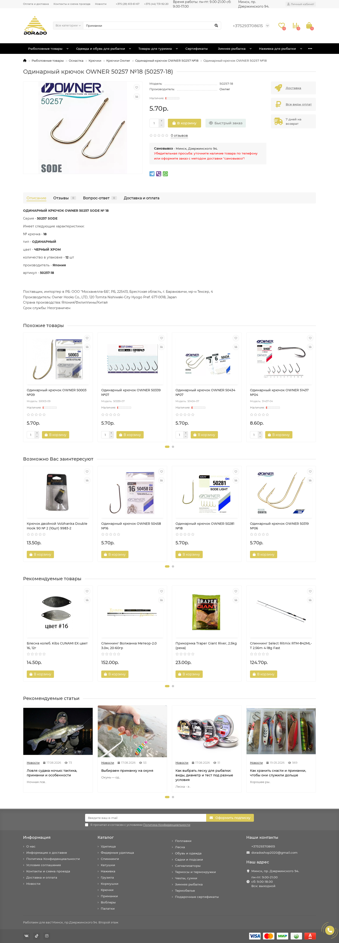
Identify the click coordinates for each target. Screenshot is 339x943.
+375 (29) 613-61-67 (128, 4)
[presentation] (23, 387)
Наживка (108, 871)
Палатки (108, 908)
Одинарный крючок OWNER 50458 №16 (131, 526)
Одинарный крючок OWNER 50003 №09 (56, 392)
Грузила (107, 877)
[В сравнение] (137, 96)
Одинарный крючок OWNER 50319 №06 (279, 526)
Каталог (106, 837)
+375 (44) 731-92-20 (156, 4)
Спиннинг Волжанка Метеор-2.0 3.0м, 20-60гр (129, 645)
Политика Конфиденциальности (53, 859)
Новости (101, 4)
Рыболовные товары (45, 48)
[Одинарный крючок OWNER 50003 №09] (58, 359)
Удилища (108, 846)
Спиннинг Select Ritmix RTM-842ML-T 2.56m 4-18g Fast (281, 645)
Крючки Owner (118, 60)
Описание (36, 198)
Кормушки (109, 883)
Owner (225, 89)
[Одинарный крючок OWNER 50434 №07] (206, 359)
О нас (31, 846)
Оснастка (76, 60)
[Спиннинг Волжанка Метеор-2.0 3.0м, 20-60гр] (132, 612)
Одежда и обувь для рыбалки (100, 48)
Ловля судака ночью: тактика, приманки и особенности (52, 773)
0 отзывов (179, 135)
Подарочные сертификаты (197, 897)
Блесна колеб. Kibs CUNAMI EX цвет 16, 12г (57, 645)
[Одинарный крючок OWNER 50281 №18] (206, 493)
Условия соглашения (43, 865)
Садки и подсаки (189, 859)
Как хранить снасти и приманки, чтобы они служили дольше (278, 773)
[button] (167, 447)
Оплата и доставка (36, 4)
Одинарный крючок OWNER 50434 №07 (205, 392)
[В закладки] (137, 87)
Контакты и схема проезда (72, 4)
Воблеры (108, 902)
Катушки (108, 865)
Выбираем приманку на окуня (127, 771)
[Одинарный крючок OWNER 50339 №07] (132, 359)
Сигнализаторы (188, 866)
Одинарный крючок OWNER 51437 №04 (279, 392)
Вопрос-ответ (99, 198)
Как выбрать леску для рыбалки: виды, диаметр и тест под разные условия (204, 775)
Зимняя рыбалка (232, 48)
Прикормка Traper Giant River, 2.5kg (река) (206, 645)
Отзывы (63, 198)
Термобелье (185, 890)
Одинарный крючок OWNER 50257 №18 (166, 60)
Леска (180, 847)
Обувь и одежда (188, 853)
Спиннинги (110, 859)
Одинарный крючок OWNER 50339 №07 (131, 392)
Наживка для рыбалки (277, 48)
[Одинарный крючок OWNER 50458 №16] (132, 493)
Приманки (109, 896)
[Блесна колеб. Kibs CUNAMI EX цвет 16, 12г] (58, 612)
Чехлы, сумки (186, 878)
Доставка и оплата (141, 198)
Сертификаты (196, 48)
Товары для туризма (155, 48)
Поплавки (183, 841)
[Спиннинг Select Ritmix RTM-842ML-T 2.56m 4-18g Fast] (281, 612)
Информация (37, 837)
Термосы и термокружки (195, 872)
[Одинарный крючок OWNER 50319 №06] (281, 493)
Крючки (95, 60)
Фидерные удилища (117, 852)
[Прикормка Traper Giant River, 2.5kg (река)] (206, 612)
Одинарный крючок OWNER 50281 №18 (204, 526)
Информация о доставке (46, 852)
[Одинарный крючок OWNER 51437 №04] (281, 359)
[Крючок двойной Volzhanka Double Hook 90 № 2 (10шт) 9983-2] (58, 493)
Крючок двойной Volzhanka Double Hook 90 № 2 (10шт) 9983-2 (57, 526)
